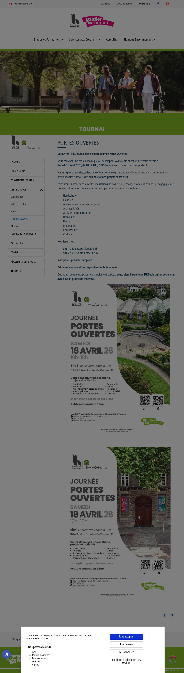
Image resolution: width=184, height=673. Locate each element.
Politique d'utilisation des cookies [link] (126, 661)
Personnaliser (126, 652)
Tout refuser (126, 644)
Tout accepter (126, 636)
